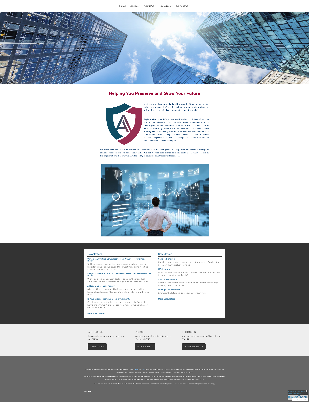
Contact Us (182, 6)
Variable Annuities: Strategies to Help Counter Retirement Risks (116, 260)
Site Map (87, 391)
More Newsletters (97, 313)
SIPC (143, 369)
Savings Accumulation (169, 290)
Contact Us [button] (96, 347)
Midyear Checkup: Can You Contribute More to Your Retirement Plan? (119, 275)
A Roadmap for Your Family (101, 286)
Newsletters (94, 254)
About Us (149, 6)
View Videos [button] (143, 347)
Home (122, 6)
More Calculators (167, 299)
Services (134, 6)
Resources (165, 6)
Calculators (165, 254)
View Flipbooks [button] (192, 347)
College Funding (166, 259)
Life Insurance (165, 269)
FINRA (136, 369)
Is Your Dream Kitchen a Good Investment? (108, 299)
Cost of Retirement (167, 279)
